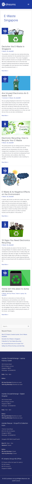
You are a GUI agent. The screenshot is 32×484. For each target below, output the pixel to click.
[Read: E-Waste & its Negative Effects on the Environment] (16, 178)
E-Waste (4, 51)
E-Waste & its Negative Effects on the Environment (16, 193)
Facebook (17, 480)
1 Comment (5, 98)
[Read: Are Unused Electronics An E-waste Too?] (16, 83)
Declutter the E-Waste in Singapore (11, 339)
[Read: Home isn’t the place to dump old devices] (16, 277)
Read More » (5, 70)
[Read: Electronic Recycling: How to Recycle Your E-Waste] (16, 128)
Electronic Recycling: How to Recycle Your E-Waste (15, 139)
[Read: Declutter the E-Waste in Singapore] (16, 35)
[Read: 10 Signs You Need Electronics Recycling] (16, 229)
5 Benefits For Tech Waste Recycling (11, 341)
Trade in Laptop (20, 293)
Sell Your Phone (11, 293)
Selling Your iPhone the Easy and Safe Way (13, 346)
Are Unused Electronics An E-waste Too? (12, 343)
